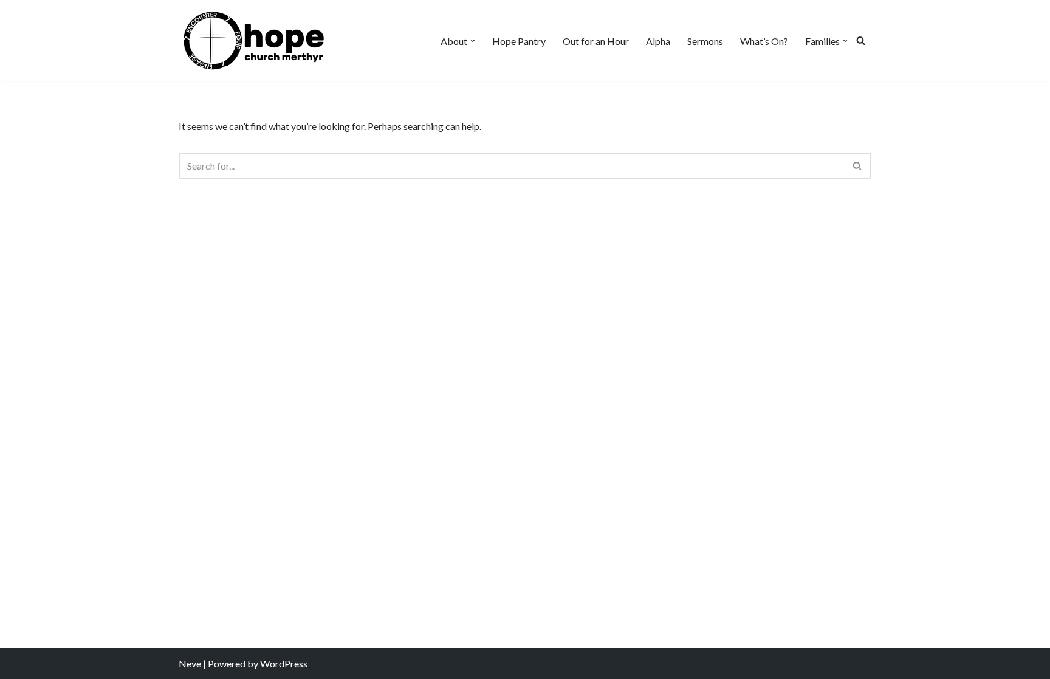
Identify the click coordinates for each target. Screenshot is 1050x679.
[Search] (860, 40)
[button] (472, 40)
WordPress (283, 663)
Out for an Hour (596, 41)
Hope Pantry (519, 41)
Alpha (658, 41)
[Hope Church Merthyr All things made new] (254, 41)
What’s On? (764, 41)
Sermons (705, 41)
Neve (190, 663)
